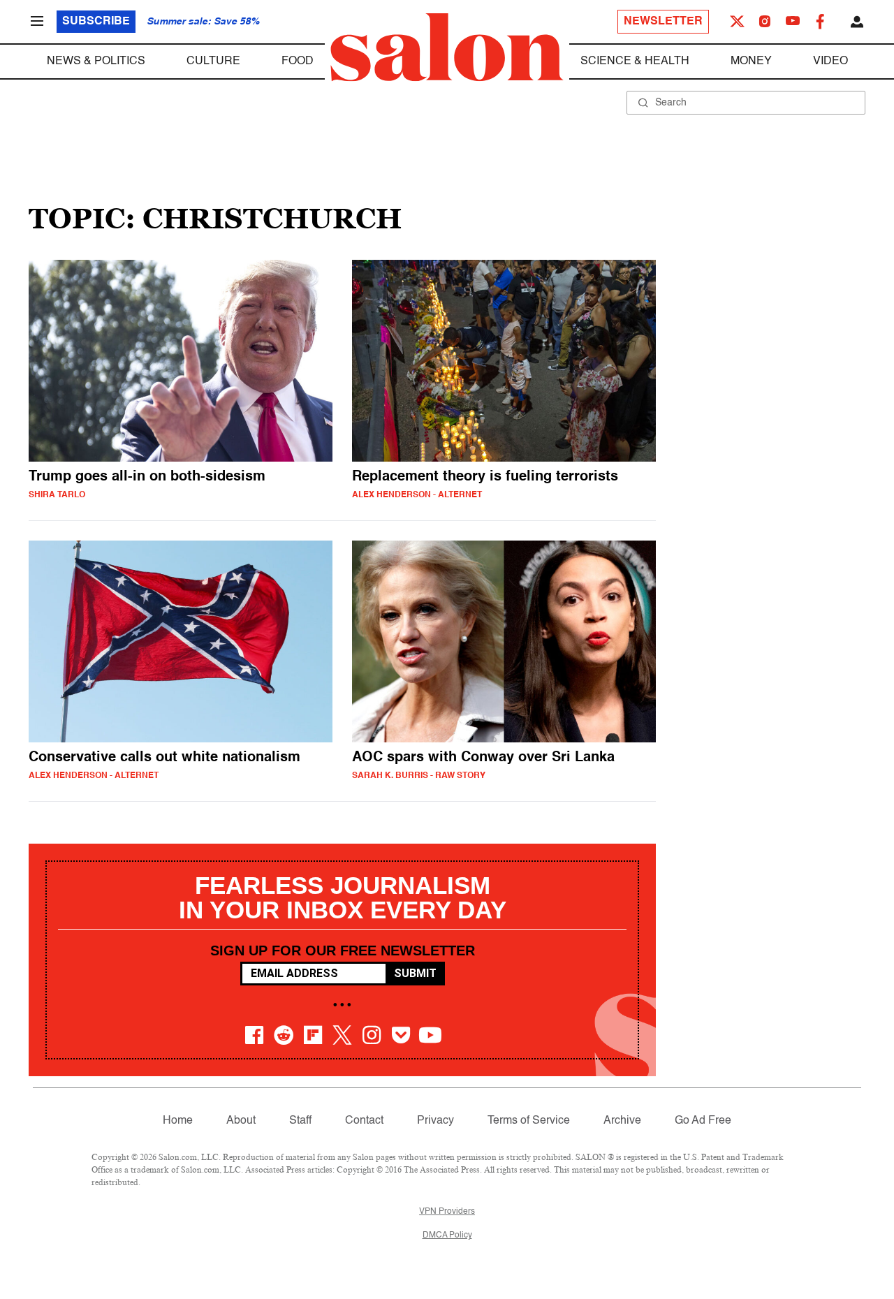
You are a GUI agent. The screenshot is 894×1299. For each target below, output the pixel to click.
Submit (415, 973)
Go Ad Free (703, 1120)
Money (751, 61)
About (241, 1120)
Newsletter (663, 21)
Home (178, 1120)
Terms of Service (529, 1120)
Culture (213, 61)
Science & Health (634, 61)
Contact (364, 1120)
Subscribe (96, 21)
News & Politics (96, 61)
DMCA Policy (447, 1235)
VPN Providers (447, 1212)
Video (830, 61)
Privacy (435, 1120)
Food (297, 61)
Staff (300, 1120)
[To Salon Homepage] (447, 47)
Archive (622, 1120)
